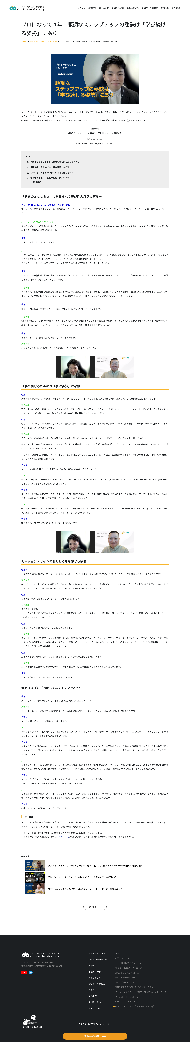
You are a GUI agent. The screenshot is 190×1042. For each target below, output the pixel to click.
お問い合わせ (94, 1008)
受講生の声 (52, 41)
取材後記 (37, 182)
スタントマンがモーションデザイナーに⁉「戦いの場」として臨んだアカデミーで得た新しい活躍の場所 (94, 865)
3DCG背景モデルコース (126, 977)
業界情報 (176, 8)
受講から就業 (118, 8)
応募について (133, 8)
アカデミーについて (87, 8)
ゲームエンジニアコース (126, 997)
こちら (62, 837)
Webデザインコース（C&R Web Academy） (135, 1006)
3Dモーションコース (124, 982)
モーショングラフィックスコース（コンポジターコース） (142, 992)
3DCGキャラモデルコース (127, 972)
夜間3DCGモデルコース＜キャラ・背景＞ (134, 987)
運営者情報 (83, 1024)
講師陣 (91, 965)
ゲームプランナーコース (126, 1001)
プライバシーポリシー (101, 1024)
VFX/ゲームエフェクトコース (128, 968)
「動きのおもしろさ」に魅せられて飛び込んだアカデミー (57, 161)
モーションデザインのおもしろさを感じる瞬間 (52, 172)
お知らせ (165, 8)
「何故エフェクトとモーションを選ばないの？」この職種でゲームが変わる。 (82, 877)
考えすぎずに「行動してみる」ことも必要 (49, 178)
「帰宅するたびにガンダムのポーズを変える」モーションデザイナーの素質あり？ (84, 888)
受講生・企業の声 (150, 8)
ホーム (24, 41)
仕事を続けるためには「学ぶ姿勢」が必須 (49, 167)
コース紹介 (104, 8)
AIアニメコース (122, 958)
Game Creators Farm (97, 959)
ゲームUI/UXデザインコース (128, 963)
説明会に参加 (94, 1002)
